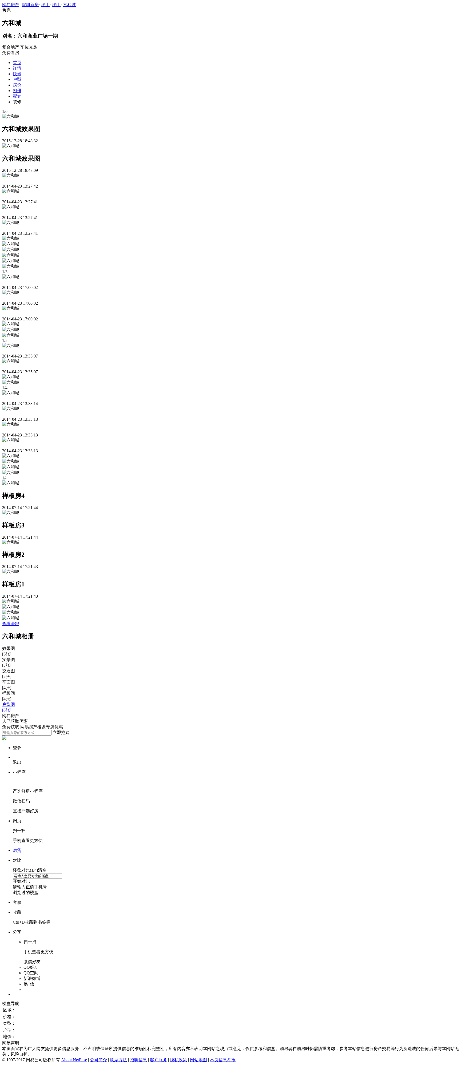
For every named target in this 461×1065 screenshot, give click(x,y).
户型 (17, 79)
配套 (17, 96)
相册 (17, 90)
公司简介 (98, 1060)
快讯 (17, 73)
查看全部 (10, 623)
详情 (17, 68)
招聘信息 (138, 1060)
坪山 (45, 4)
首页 (17, 62)
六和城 (69, 4)
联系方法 (118, 1060)
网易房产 (10, 4)
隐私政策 (178, 1060)
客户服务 (158, 1060)
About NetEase (74, 1060)
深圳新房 (30, 4)
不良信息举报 (223, 1060)
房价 (17, 85)
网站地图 (198, 1060)
